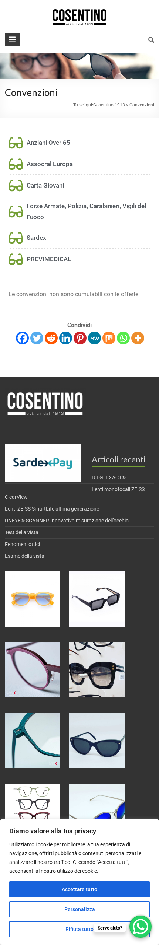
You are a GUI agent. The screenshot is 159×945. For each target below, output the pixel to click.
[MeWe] (94, 338)
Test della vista (21, 532)
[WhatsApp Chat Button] (140, 927)
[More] (137, 338)
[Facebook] (22, 338)
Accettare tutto (79, 889)
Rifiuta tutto (79, 929)
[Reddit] (51, 338)
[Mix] (108, 338)
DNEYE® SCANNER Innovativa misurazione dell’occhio (67, 521)
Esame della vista (24, 556)
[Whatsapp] (123, 338)
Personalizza (79, 909)
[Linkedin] (65, 338)
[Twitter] (36, 338)
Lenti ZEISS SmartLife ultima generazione (52, 509)
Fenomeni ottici (22, 544)
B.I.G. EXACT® (109, 477)
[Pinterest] (80, 338)
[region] (79, 882)
